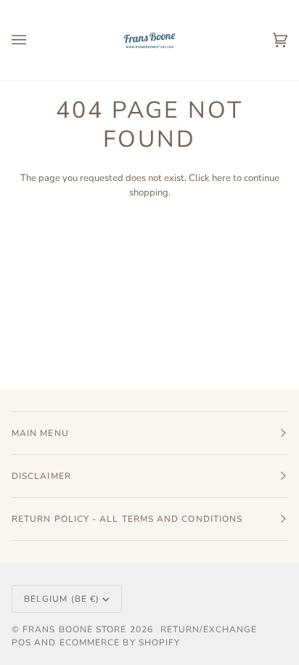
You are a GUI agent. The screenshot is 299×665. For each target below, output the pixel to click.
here (221, 178)
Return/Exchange (208, 629)
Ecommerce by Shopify (120, 642)
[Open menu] (33, 40)
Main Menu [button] (40, 433)
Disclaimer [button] (41, 476)
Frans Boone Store (74, 629)
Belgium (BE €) (61, 599)
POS (21, 642)
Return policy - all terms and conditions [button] (127, 519)
